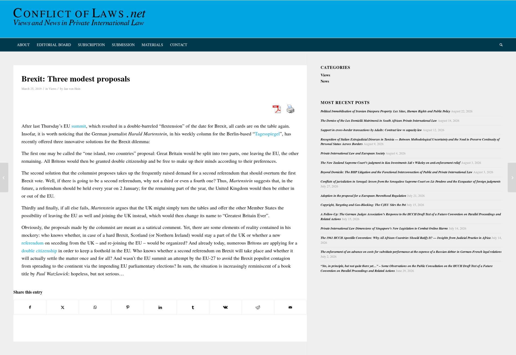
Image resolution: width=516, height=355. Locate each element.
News (325, 81)
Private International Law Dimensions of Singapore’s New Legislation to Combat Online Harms (384, 228)
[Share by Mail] (290, 307)
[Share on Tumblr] (193, 307)
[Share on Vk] (225, 307)
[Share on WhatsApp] (95, 307)
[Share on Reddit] (258, 307)
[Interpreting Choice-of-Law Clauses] (4, 177)
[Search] (499, 44)
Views (52, 89)
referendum (33, 242)
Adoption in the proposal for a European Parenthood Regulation (363, 195)
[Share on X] (62, 307)
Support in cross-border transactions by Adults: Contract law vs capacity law (371, 130)
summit (78, 126)
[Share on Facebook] (30, 307)
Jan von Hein (72, 89)
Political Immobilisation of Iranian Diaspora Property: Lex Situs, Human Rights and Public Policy (385, 111)
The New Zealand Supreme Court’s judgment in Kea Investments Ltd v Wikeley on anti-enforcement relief (390, 162)
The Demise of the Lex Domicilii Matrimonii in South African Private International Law (379, 120)
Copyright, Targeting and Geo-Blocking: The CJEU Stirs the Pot (363, 204)
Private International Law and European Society (353, 153)
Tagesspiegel (267, 133)
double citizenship (39, 250)
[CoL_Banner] (80, 19)
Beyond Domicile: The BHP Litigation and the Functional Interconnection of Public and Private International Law (396, 172)
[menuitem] (23, 44)
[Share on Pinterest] (128, 307)
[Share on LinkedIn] (160, 307)
